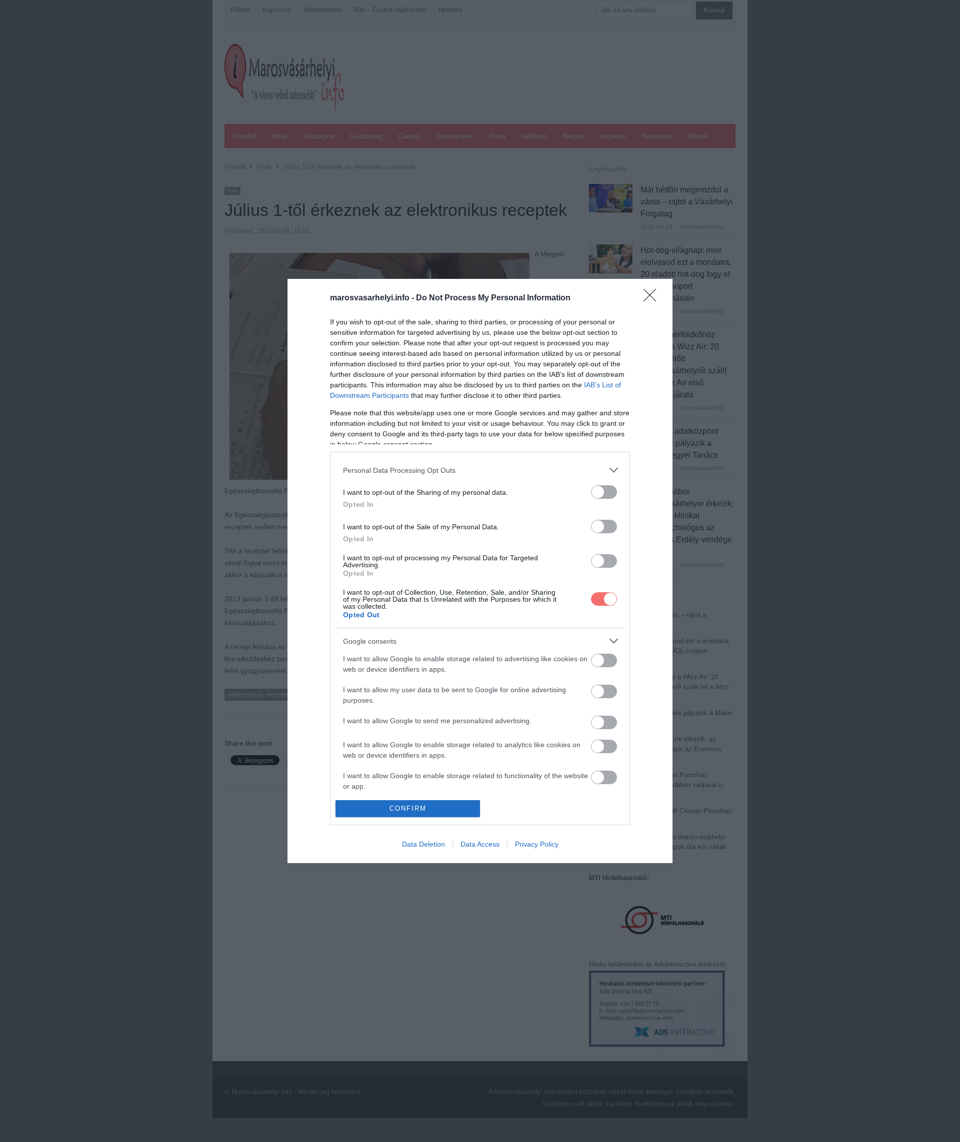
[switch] (604, 492)
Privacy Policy (536, 844)
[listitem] (480, 470)
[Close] (653, 298)
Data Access (480, 844)
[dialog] (480, 571)
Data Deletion (423, 844)
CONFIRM (408, 808)
